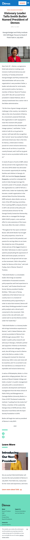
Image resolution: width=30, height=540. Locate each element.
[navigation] (28, 3)
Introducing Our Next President (10, 456)
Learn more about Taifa (10, 489)
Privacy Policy (5, 517)
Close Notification (27, 533)
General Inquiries (6, 524)
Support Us (18, 509)
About (3, 509)
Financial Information (20, 511)
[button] (3, 433)
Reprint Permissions (7, 519)
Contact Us (5, 522)
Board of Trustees (6, 511)
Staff (3, 513)
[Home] (6, 5)
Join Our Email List (19, 513)
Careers (4, 515)
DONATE (22, 3)
